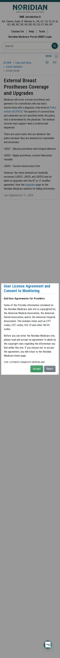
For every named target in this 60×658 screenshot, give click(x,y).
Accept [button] (37, 368)
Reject (49, 368)
